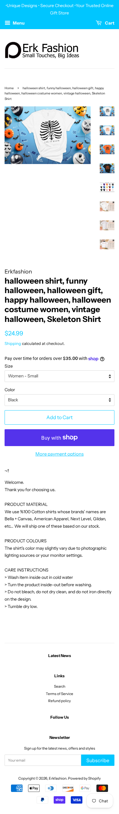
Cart (109, 23)
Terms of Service (59, 693)
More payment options (59, 454)
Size (9, 366)
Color (10, 389)
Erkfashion (58, 778)
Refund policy (59, 700)
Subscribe (97, 760)
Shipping (13, 343)
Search (59, 686)
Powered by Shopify (84, 778)
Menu (18, 23)
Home (9, 88)
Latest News (59, 655)
